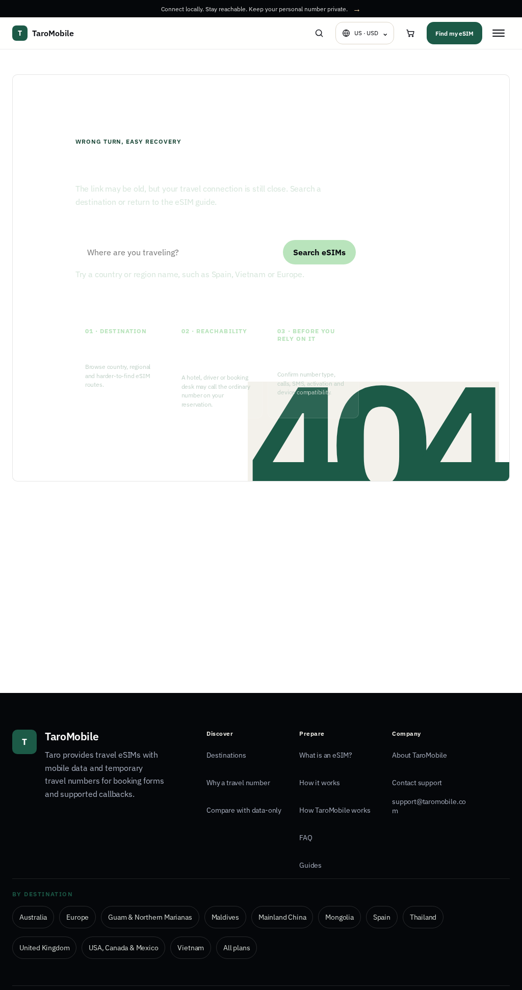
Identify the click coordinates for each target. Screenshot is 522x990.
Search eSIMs (319, 252)
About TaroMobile (419, 755)
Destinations (226, 755)
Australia (33, 917)
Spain (381, 917)
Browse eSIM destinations (124, 297)
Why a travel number (238, 782)
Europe (77, 917)
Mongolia (339, 917)
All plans (236, 947)
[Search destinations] (319, 33)
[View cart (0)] (410, 33)
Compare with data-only (243, 810)
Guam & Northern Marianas (150, 917)
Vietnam (190, 947)
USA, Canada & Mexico (123, 947)
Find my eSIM (454, 33)
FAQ (305, 837)
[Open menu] (498, 33)
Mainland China (282, 917)
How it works (319, 782)
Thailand (423, 917)
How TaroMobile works (334, 810)
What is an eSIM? (325, 755)
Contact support (417, 782)
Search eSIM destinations (114, 228)
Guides (310, 865)
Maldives (225, 917)
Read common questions (231, 297)
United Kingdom (44, 947)
